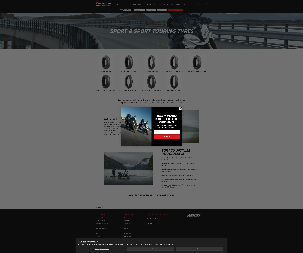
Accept (151, 249)
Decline (199, 249)
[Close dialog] (180, 108)
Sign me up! (167, 136)
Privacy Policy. (171, 244)
